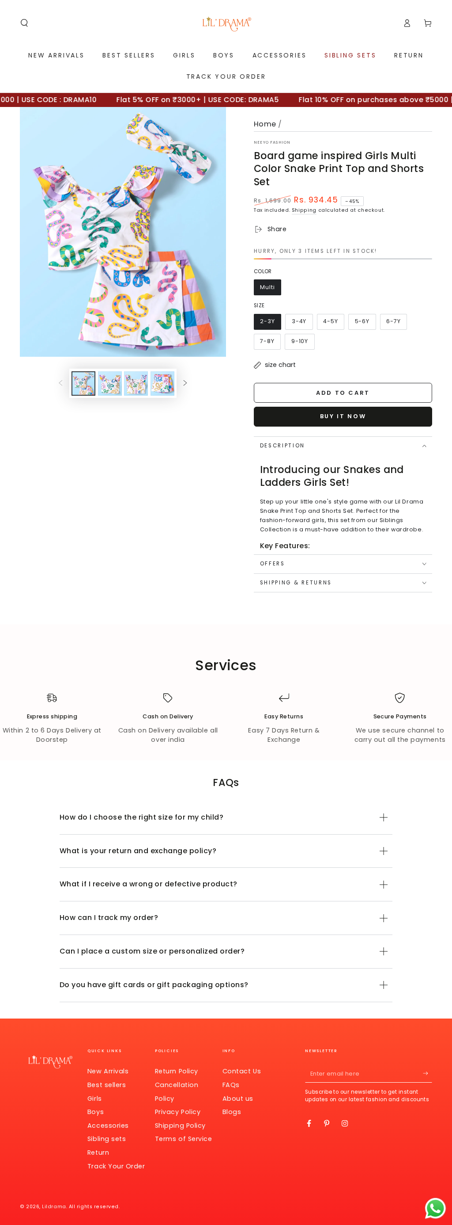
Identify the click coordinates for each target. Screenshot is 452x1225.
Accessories (108, 1125)
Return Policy (176, 1071)
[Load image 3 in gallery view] (136, 383)
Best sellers (106, 1084)
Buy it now (343, 416)
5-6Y (365, 323)
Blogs (231, 1111)
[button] (24, 23)
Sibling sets (106, 1138)
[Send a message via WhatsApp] (435, 1208)
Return (98, 1152)
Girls (94, 1098)
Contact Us (241, 1071)
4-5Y (333, 323)
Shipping (304, 210)
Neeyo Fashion (272, 142)
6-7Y (396, 323)
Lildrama (54, 1206)
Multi (270, 289)
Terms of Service (183, 1138)
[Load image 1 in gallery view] (83, 383)
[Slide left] (60, 384)
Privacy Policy (178, 1111)
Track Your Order (116, 1166)
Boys (95, 1111)
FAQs (231, 1084)
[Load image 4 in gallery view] (162, 383)
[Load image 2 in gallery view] (110, 383)
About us (237, 1098)
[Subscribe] (427, 1073)
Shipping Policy (180, 1125)
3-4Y (302, 323)
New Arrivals (107, 1071)
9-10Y (302, 343)
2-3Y (270, 323)
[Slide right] (185, 384)
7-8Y (270, 343)
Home (265, 124)
